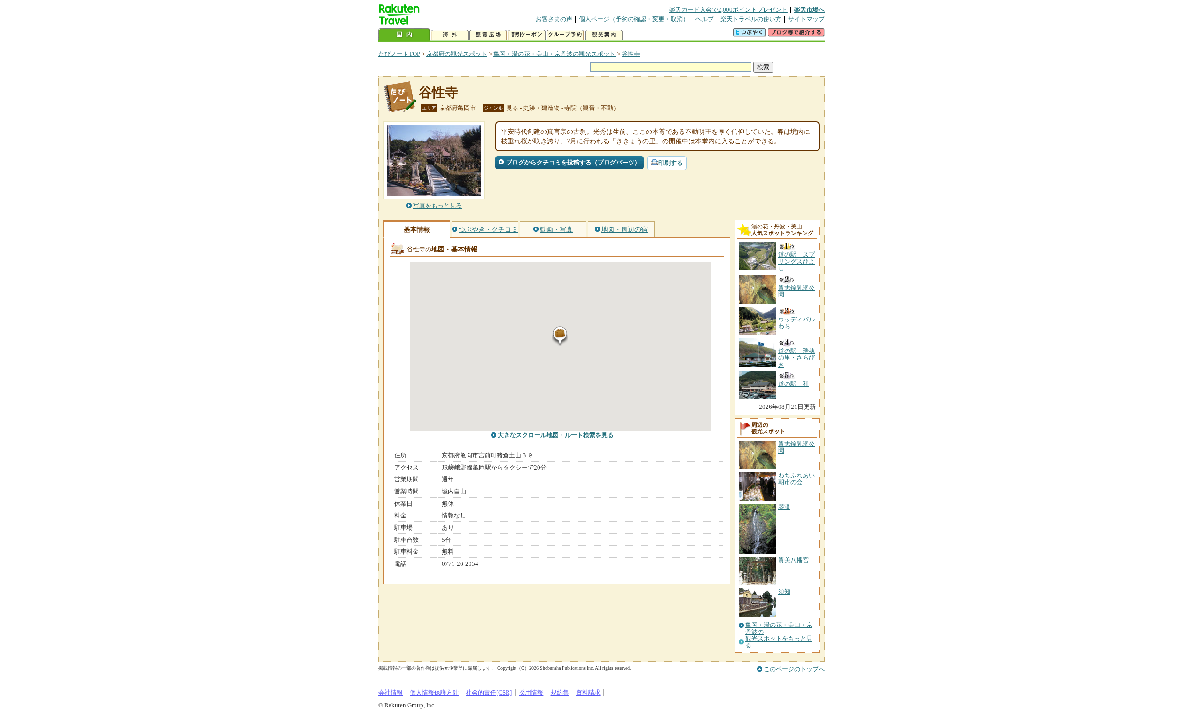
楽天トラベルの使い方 (750, 19)
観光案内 (604, 35)
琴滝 (784, 506)
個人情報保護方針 (434, 692)
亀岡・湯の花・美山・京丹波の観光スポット (554, 53)
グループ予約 (565, 35)
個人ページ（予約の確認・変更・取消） (634, 19)
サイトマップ (806, 19)
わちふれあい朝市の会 (796, 478)
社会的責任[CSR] (489, 692)
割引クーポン (527, 35)
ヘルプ (704, 19)
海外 (450, 35)
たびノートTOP (399, 53)
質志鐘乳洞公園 (796, 447)
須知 (784, 591)
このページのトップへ (794, 669)
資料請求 (588, 692)
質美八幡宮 (793, 559)
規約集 (560, 692)
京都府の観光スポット (456, 53)
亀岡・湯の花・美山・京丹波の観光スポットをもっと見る (778, 635)
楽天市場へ (809, 9)
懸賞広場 (488, 35)
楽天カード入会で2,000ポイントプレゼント (728, 9)
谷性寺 (631, 53)
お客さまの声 (554, 19)
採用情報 (531, 692)
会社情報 (390, 692)
